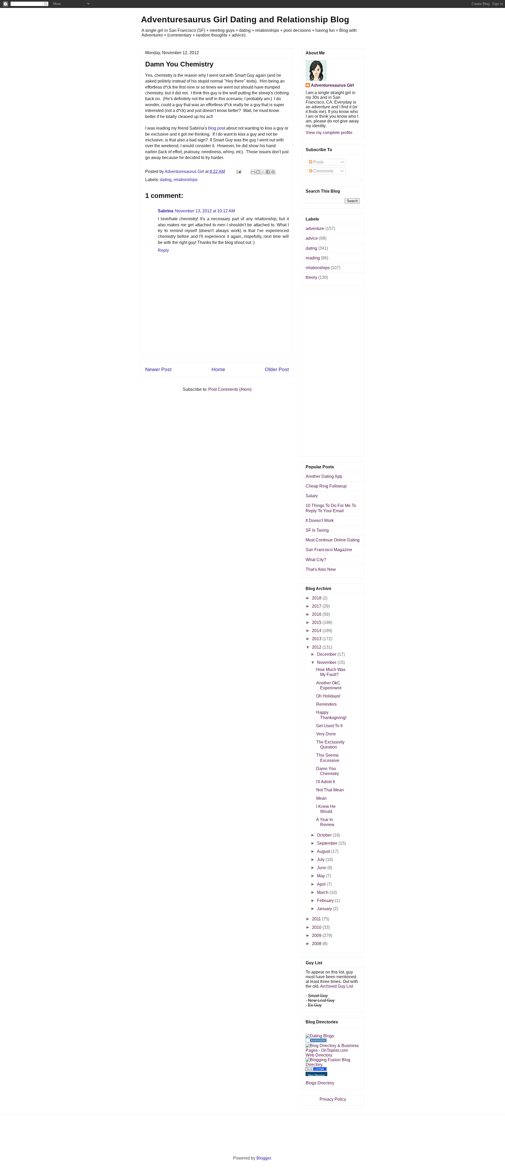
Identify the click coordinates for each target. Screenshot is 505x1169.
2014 (317, 630)
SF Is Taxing (317, 530)
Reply (163, 250)
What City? (316, 559)
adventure (315, 228)
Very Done (326, 734)
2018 (317, 598)
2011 (317, 919)
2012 (317, 647)
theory (311, 277)
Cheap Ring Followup (326, 486)
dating (165, 179)
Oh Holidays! (328, 696)
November (327, 662)
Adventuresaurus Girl (332, 85)
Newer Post (158, 369)
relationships (186, 179)
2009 (317, 935)
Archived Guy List (336, 986)
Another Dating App (324, 476)
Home (218, 369)
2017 (317, 606)
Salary (312, 496)
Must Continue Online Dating (333, 540)
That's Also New (321, 569)
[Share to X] (263, 172)
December (327, 654)
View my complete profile (329, 132)
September (328, 843)
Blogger (263, 1158)
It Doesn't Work (320, 520)
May (321, 876)
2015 (317, 622)
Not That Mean (330, 790)
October (325, 835)
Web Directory (319, 1055)
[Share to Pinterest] (273, 172)
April (322, 884)
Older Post (277, 369)
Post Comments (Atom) (229, 389)
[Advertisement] (217, 344)
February (326, 900)
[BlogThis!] (258, 172)
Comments (323, 171)
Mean (321, 798)
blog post (216, 128)
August (324, 851)
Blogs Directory (320, 1083)
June (322, 867)
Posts (318, 162)
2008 (317, 943)
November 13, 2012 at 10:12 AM (205, 211)
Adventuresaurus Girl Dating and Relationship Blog (245, 19)
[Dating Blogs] (320, 1036)
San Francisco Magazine (329, 549)
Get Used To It (329, 726)
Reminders (326, 704)
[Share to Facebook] (268, 172)
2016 (317, 614)
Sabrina (165, 211)
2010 (317, 927)
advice (312, 238)
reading (313, 258)
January (325, 908)
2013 (317, 639)
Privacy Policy (333, 1099)
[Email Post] (238, 171)
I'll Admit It (325, 782)
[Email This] (253, 172)
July (321, 859)
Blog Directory (316, 1075)
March (323, 892)
